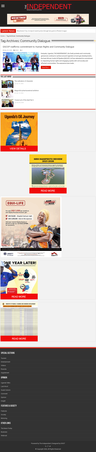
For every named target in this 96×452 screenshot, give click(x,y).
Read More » (46, 67)
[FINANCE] (19, 322)
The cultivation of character (24, 81)
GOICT (63, 443)
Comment (4, 394)
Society (3, 414)
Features (4, 411)
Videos (3, 365)
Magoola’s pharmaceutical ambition (27, 90)
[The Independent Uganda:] (48, 6)
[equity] (30, 227)
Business (4, 432)
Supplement (5, 373)
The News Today (6, 428)
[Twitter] (50, 446)
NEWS (17, 50)
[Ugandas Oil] (19, 132)
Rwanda (3, 369)
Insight (3, 401)
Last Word (4, 386)
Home (2, 36)
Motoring (4, 418)
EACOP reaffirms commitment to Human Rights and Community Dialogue (38, 46)
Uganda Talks (5, 383)
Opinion (3, 397)
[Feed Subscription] (95, 41)
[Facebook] (48, 446)
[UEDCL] (19, 280)
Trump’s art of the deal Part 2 (24, 100)
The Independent (45, 443)
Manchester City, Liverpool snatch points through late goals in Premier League (42, 31)
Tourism (3, 358)
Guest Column (5, 390)
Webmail (4, 435)
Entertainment (5, 362)
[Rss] (46, 446)
